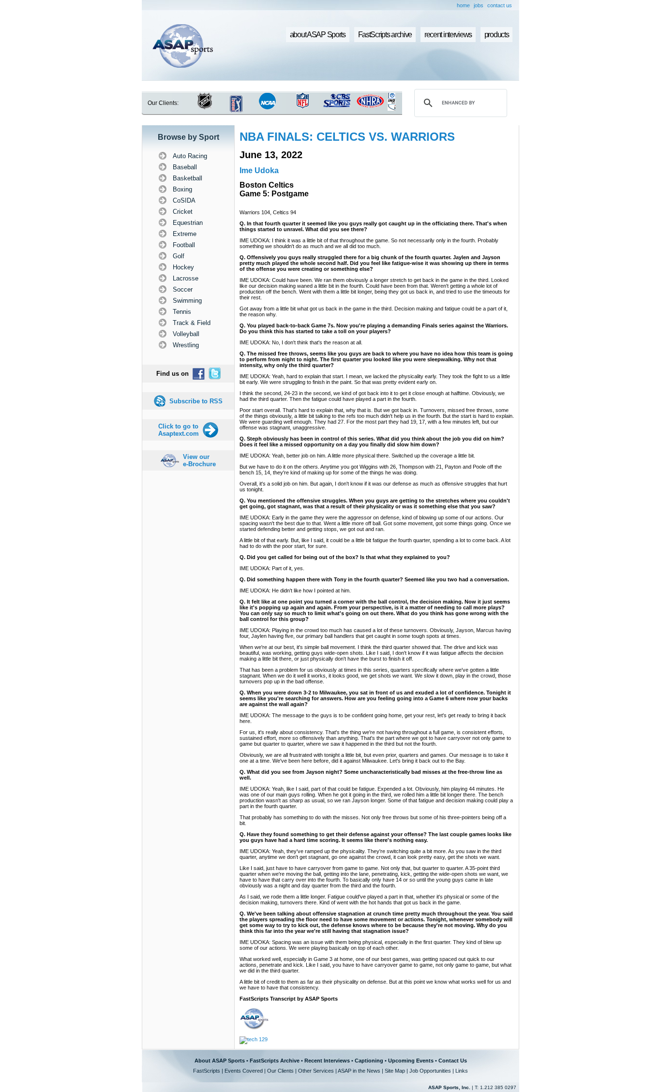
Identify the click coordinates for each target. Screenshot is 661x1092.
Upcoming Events (411, 1060)
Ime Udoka (259, 170)
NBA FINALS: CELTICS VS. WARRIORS (347, 136)
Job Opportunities (430, 1071)
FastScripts (206, 1071)
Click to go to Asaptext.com (178, 430)
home (463, 5)
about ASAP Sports (318, 34)
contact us (499, 5)
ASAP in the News (359, 1071)
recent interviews (448, 34)
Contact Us (452, 1060)
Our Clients (280, 1071)
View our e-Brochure (199, 460)
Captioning (369, 1060)
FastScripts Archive (275, 1060)
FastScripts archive (385, 34)
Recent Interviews (327, 1060)
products (496, 34)
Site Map (395, 1071)
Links (461, 1071)
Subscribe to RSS (196, 401)
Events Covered (244, 1071)
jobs (478, 5)
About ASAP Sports (220, 1060)
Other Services (316, 1071)
